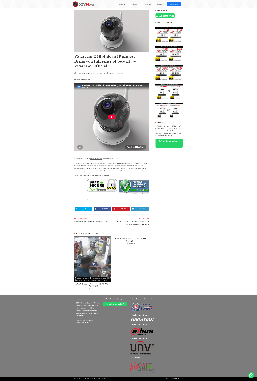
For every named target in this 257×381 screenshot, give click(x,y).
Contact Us (160, 4)
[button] (251, 375)
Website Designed (82, 320)
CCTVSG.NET (105, 378)
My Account (168, 378)
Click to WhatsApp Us (170, 143)
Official (80, 199)
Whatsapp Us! (166, 15)
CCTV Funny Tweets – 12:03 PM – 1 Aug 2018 (93, 285)
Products (134, 4)
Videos (85, 199)
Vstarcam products (96, 158)
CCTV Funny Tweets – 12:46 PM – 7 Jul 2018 (131, 240)
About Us (122, 4)
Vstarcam (119, 73)
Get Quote (147, 4)
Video (112, 73)
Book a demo (174, 4)
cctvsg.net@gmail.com (84, 73)
